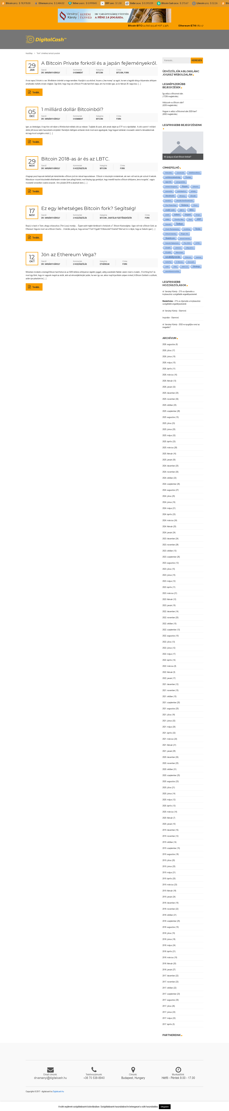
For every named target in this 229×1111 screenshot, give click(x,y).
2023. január (167, 602)
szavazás (168, 188)
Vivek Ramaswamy (172, 226)
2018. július (166, 930)
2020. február (167, 815)
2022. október (167, 621)
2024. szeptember (169, 481)
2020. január (167, 821)
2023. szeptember (169, 554)
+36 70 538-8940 (94, 1075)
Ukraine (195, 184)
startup (198, 254)
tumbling (187, 226)
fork (126, 70)
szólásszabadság (172, 175)
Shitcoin (188, 254)
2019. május (167, 870)
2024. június (167, 499)
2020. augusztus (168, 778)
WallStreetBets (194, 170)
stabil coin (170, 207)
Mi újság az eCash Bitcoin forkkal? (177, 154)
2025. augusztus (168, 414)
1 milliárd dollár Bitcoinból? (72, 107)
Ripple (185, 184)
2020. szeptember (169, 772)
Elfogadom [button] (165, 1107)
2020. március (168, 809)
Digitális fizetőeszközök (120, 215)
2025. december (168, 390)
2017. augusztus (168, 997)
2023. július (166, 566)
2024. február (167, 524)
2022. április (167, 657)
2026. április (167, 366)
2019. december (168, 827)
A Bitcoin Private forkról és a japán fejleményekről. (99, 60)
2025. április (167, 439)
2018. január (167, 967)
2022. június (167, 645)
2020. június (167, 791)
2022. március (168, 663)
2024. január (167, 530)
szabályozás (172, 254)
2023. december (168, 536)
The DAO (187, 240)
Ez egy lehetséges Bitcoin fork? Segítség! (88, 206)
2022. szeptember (169, 627)
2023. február (167, 596)
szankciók (180, 170)
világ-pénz (189, 245)
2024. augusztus (168, 487)
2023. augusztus (168, 560)
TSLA (195, 202)
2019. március (168, 882)
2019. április (167, 876)
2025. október (167, 402)
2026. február (167, 378)
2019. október (167, 839)
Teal (190, 217)
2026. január (167, 384)
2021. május (167, 724)
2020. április (167, 803)
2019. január (167, 894)
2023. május (167, 578)
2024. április (167, 511)
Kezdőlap (29, 50)
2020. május (167, 797)
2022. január (167, 675)
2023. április (167, 584)
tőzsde (193, 193)
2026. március (168, 372)
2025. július (166, 420)
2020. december (168, 754)
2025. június (167, 426)
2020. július (166, 785)
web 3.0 (185, 264)
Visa (175, 264)
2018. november (168, 906)
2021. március (168, 736)
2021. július (166, 712)
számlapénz (181, 188)
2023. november (168, 542)
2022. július (166, 639)
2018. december (168, 900)
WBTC (182, 207)
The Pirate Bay (170, 202)
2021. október (167, 693)
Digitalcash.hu (58, 1088)
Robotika (168, 170)
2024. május (167, 505)
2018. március (168, 954)
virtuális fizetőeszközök (184, 198)
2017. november (168, 979)
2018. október (167, 912)
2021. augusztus (168, 706)
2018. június (167, 936)
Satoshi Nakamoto (172, 240)
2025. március (168, 445)
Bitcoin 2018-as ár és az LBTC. (75, 156)
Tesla (197, 226)
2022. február (167, 669)
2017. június (167, 1009)
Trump (188, 175)
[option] (182, 143)
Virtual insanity (170, 231)
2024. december (168, 463)
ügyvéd (168, 179)
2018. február (167, 961)
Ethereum (104, 261)
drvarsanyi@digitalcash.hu (50, 1075)
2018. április (167, 948)
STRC (198, 240)
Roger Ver (184, 231)
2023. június (167, 572)
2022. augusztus (168, 633)
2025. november (168, 396)
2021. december (168, 681)
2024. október (167, 475)
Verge (198, 212)
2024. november (168, 469)
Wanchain (179, 250)
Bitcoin (99, 70)
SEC (191, 207)
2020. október (167, 766)
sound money (185, 236)
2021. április (167, 730)
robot (167, 217)
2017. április (167, 1021)
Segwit (188, 212)
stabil (167, 212)
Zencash (191, 259)
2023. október (167, 548)
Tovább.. (36, 89)
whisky (193, 188)
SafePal (168, 259)
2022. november (168, 615)
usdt (167, 264)
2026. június (167, 354)
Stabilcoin (170, 235)
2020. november (168, 760)
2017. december (168, 973)
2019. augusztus (168, 851)
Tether (179, 221)
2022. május (167, 651)
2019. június (167, 863)
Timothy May (179, 217)
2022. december (168, 608)
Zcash (167, 245)
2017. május (167, 1015)
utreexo (178, 245)
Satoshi (168, 221)
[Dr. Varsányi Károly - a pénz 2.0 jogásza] (114, 15)
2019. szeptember (169, 845)
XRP (199, 216)
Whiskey (182, 193)
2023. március (168, 590)
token (177, 212)
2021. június (167, 718)
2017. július (166, 1003)
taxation (168, 198)
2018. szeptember (169, 918)
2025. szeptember (169, 408)
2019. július (166, 857)
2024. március (168, 517)
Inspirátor (166, 315)
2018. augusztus (168, 924)
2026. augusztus (168, 341)
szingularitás (180, 179)
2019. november (168, 833)
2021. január (167, 748)
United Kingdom (171, 184)
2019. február (167, 888)
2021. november (168, 687)
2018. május (167, 942)
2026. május (167, 360)
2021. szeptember (169, 700)
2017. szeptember (169, 991)
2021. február (167, 742)
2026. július (166, 347)
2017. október (167, 985)
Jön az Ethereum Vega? (68, 252)
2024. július (166, 493)
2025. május (167, 432)
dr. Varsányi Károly (169, 288)
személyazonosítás (172, 268)
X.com (168, 250)
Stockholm (169, 193)
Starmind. (182, 308)
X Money (179, 259)
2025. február (167, 451)
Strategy (196, 264)
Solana (184, 202)
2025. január (167, 457)
